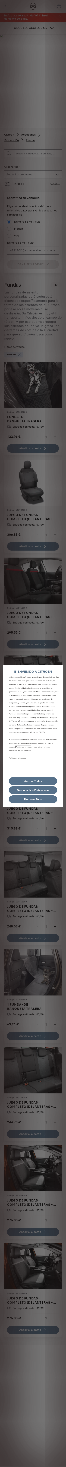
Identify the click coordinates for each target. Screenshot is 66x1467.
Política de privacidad (17, 758)
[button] (33, 790)
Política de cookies (23, 747)
